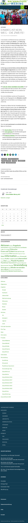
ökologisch (4, 318)
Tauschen (11, 265)
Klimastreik (5, 363)
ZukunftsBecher (6, 340)
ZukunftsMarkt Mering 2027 (13, 194)
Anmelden (3, 481)
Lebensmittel (22, 160)
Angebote (17, 245)
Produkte (3, 337)
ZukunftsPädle (5, 346)
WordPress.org (4, 489)
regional (4, 320)
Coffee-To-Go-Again (13, 158)
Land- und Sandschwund (7, 177)
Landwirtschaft (13, 258)
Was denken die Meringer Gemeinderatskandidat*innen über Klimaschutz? (12, 463)
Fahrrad (17, 251)
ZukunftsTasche (6, 349)
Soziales (4, 309)
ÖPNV (21, 271)
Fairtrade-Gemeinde (6, 326)
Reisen (3, 306)
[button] (2, 155)
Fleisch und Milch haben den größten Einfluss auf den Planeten (14, 171)
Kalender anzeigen (5, 197)
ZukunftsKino (5, 374)
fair (3, 315)
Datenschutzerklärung (5, 521)
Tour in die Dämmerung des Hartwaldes (10, 466)
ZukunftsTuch (5, 351)
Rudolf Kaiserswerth (11, 35)
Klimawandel (23, 256)
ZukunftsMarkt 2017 (7, 380)
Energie (4, 289)
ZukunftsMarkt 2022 (7, 388)
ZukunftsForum (6, 371)
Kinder (18, 256)
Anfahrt (11, 245)
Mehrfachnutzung (6, 298)
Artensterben (4, 247)
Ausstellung (5, 360)
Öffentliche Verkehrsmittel (14, 271)
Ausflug (14, 247)
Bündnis (25, 247)
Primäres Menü (26, 7)
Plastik (13, 261)
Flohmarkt (14, 253)
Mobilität (4, 304)
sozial (3, 323)
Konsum (14, 160)
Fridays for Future (21, 253)
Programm (18, 262)
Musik (2, 261)
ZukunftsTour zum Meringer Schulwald (10, 455)
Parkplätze (9, 261)
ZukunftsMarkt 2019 (7, 382)
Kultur (7, 258)
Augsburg (10, 247)
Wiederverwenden (11, 162)
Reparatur (24, 262)
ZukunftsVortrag (4, 271)
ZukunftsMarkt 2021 (7, 385)
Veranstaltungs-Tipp (7, 368)
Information (11, 255)
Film (10, 253)
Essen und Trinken (6, 160)
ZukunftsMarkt (12, 269)
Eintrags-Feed (4, 484)
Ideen (3, 256)
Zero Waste (5, 270)
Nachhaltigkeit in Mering (7, 407)
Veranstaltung (20, 265)
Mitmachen (5, 301)
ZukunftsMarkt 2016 (7, 377)
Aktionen (3, 27)
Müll (3, 162)
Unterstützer (4, 354)
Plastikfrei (20, 261)
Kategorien (4, 410)
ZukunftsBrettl (5, 343)
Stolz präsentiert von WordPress (17, 521)
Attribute (3, 312)
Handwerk (4, 292)
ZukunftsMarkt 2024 (6, 397)
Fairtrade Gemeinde (5, 253)
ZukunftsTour (18, 269)
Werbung (8, 267)
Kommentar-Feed (5, 486)
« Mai (2, 225)
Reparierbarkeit (4, 265)
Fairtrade (22, 251)
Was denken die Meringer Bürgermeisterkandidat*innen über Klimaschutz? (12, 458)
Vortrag (3, 267)
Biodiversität (19, 247)
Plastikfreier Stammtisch (8, 263)
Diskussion (13, 249)
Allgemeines (4, 284)
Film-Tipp (3, 329)
